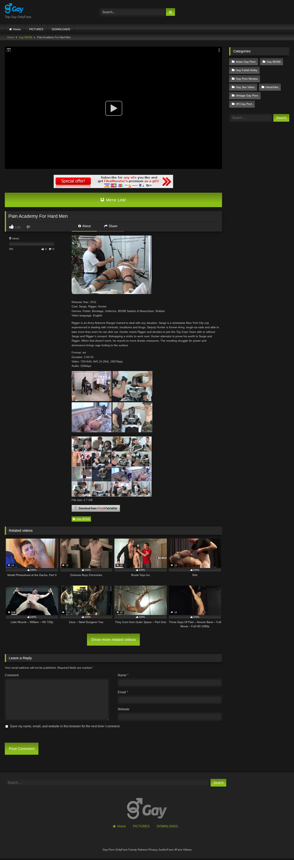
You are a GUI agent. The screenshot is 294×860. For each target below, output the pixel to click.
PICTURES (36, 29)
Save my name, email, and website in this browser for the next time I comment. (65, 726)
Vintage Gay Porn (247, 95)
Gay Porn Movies (247, 78)
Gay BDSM (25, 37)
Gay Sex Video (245, 87)
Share (112, 226)
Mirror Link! (115, 200)
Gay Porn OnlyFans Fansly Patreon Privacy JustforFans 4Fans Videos (147, 849)
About (86, 226)
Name (123, 675)
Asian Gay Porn (246, 61)
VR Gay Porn (244, 103)
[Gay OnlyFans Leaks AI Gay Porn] (14, 9)
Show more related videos (113, 639)
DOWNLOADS (61, 29)
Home (17, 29)
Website (123, 709)
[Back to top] (281, 848)
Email (123, 692)
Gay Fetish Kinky (246, 70)
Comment (12, 675)
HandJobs (272, 87)
